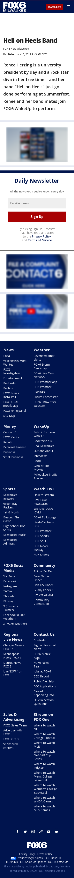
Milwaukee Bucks (14, 535)
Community (44, 565)
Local (6, 356)
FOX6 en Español (14, 411)
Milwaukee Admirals (10, 541)
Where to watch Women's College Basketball (45, 789)
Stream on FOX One (43, 717)
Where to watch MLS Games (44, 808)
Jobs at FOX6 (42, 671)
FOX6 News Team (41, 664)
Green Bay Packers (10, 505)
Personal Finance (14, 447)
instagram (33, 831)
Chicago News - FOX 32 (13, 647)
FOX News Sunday (41, 548)
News (8, 349)
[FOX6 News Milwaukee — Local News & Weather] (15, 7)
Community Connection (41, 602)
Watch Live (54, 7)
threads (41, 831)
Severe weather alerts (44, 357)
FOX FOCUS (11, 739)
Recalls (8, 442)
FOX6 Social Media (13, 568)
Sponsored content (10, 746)
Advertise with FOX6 (12, 732)
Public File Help (44, 681)
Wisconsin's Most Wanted (15, 362)
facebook (17, 831)
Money (9, 426)
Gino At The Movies (42, 467)
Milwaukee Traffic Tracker (45, 476)
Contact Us (44, 634)
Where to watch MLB (44, 744)
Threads (8, 596)
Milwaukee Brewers (10, 497)
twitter (25, 831)
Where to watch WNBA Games (44, 799)
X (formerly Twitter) (10, 608)
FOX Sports (41, 536)
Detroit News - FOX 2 (13, 664)
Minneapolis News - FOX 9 (12, 656)
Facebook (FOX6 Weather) (14, 617)
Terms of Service (40, 240)
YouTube (9, 576)
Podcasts (9, 383)
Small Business (13, 457)
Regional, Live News (12, 637)
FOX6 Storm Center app (42, 366)
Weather (42, 349)
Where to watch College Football (44, 736)
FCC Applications (45, 686)
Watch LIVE (44, 488)
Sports (9, 488)
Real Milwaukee (44, 446)
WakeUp (41, 426)
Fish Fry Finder (43, 585)
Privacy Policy (41, 236)
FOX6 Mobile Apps (42, 656)
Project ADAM (43, 595)
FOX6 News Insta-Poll (11, 395)
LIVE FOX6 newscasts (41, 502)
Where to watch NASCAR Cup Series (44, 755)
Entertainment (12, 378)
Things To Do (43, 571)
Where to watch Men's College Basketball (44, 776)
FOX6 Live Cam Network (44, 375)
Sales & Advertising (13, 717)
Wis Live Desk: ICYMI (43, 510)
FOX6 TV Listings (45, 517)
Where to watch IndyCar (44, 766)
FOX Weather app (45, 382)
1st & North (11, 512)
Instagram (10, 586)
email (56, 831)
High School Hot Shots (14, 528)
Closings (39, 392)
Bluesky (8, 601)
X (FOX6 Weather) (15, 624)
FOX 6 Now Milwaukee (16, 48)
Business (9, 452)
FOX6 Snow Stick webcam (45, 404)
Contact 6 (9, 432)
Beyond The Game (11, 519)
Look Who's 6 (43, 441)
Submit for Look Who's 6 (44, 434)
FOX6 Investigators (12, 371)
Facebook (9, 581)
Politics (8, 388)
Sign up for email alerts (45, 647)
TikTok (7, 591)
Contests (40, 640)
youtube (48, 831)
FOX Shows (41, 555)
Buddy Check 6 (43, 590)
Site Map (9, 416)
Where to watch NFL (44, 727)
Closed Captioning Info (44, 693)
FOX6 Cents (11, 437)
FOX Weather (42, 387)
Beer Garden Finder (42, 578)
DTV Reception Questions (44, 702)
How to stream (44, 495)
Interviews (40, 456)
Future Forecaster (46, 397)
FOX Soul (40, 541)
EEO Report (41, 676)
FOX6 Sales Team (15, 725)
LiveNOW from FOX (44, 524)
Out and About (43, 451)
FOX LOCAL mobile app (11, 404)
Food (37, 461)
